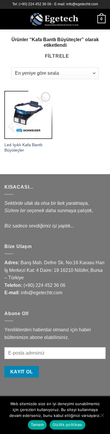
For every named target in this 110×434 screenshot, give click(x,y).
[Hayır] (102, 417)
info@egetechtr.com (41, 292)
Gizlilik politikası (67, 424)
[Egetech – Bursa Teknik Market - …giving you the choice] (54, 19)
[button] (7, 19)
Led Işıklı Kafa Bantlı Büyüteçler (23, 147)
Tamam (37, 424)
